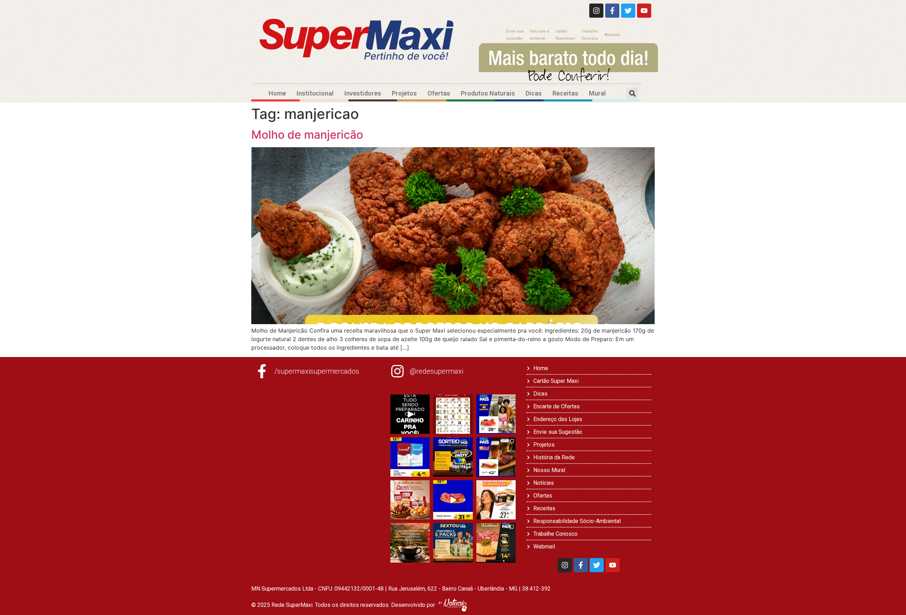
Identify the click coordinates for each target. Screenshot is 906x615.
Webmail (612, 35)
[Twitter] (628, 11)
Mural (597, 93)
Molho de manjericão (307, 135)
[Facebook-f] (612, 11)
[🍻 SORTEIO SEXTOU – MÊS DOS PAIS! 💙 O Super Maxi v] (452, 542)
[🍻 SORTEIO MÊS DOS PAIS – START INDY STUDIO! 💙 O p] (452, 457)
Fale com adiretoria (539, 35)
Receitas (565, 93)
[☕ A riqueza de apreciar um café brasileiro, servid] (410, 542)
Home (277, 93)
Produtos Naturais (488, 93)
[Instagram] (596, 11)
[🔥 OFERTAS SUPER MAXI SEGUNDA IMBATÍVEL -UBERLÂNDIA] (496, 414)
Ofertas (439, 93)
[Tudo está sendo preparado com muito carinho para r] (410, 414)
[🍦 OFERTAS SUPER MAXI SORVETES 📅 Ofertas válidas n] (496, 499)
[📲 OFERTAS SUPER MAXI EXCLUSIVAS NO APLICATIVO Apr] (452, 414)
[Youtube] (644, 11)
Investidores (362, 93)
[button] (632, 93)
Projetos (404, 93)
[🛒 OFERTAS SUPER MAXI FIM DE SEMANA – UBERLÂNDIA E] (496, 457)
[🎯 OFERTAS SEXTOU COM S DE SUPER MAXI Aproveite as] (496, 542)
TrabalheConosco (589, 35)
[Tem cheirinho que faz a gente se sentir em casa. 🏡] (410, 499)
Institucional (315, 93)
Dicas (534, 93)
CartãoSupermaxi (565, 35)
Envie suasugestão (514, 35)
